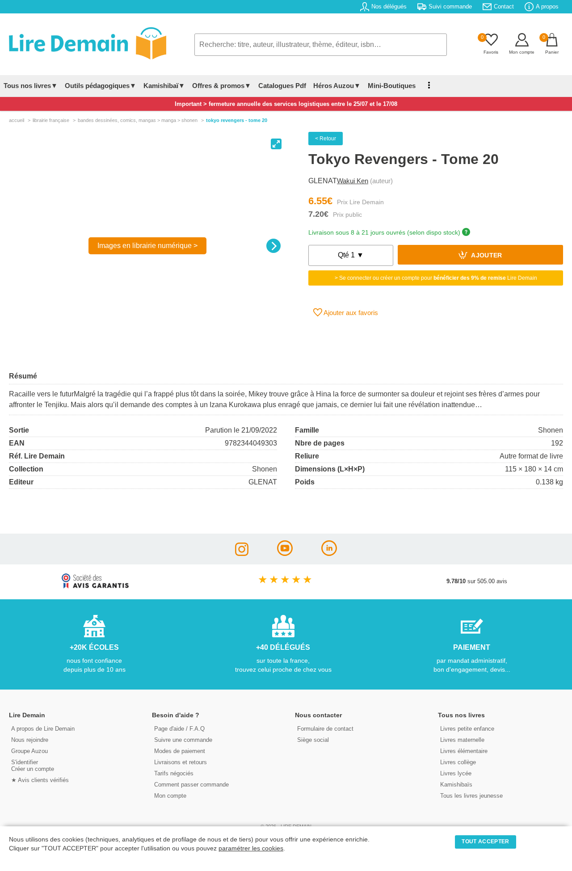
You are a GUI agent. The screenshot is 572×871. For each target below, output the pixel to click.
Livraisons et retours (180, 762)
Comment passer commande (191, 784)
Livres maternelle (462, 739)
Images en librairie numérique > (147, 245)
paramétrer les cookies (251, 848)
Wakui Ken (352, 181)
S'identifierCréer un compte (32, 765)
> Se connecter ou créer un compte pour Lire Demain (436, 278)
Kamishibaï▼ (164, 85)
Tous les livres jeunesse (471, 795)
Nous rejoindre (29, 739)
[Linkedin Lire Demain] (329, 553)
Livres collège (458, 762)
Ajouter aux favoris (350, 312)
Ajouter (486, 255)
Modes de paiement (179, 751)
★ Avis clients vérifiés (40, 780)
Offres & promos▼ (221, 85)
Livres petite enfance (467, 728)
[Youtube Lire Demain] (285, 553)
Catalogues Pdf (282, 85)
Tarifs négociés (173, 773)
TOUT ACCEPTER (485, 841)
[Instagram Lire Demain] (241, 553)
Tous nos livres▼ (31, 85)
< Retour (325, 138)
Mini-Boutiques (392, 85)
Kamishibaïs (456, 784)
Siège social (313, 739)
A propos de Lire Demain (43, 728)
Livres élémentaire (464, 751)
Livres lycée (455, 773)
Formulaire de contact (325, 728)
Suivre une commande (183, 739)
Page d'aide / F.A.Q (179, 728)
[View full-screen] (276, 144)
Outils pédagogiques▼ (100, 85)
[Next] (273, 246)
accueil (16, 120)
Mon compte (170, 795)
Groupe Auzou (29, 751)
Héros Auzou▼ (337, 85)
